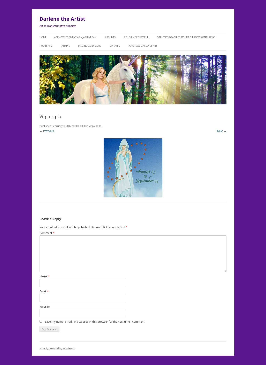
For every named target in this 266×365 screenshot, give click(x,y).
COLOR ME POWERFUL (136, 37)
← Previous (47, 131)
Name (45, 276)
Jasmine (65, 45)
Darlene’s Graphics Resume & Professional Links (186, 37)
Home (43, 37)
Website (45, 306)
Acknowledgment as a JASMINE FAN (75, 37)
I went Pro (46, 45)
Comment (47, 233)
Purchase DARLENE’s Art (143, 45)
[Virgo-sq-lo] (133, 167)
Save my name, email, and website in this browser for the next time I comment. (95, 321)
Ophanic (114, 45)
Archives (110, 37)
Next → (221, 131)
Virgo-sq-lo (95, 126)
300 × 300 (80, 126)
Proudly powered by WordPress (57, 348)
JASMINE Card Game (89, 45)
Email (44, 291)
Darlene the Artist (62, 18)
